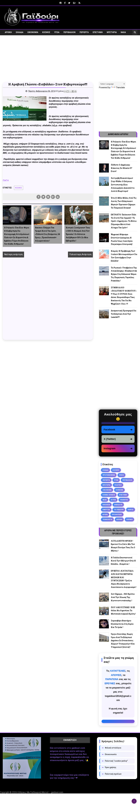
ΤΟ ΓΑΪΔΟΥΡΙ (119, 510)
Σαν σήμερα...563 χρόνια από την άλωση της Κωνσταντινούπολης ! (123, 597)
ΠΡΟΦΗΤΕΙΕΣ (117, 514)
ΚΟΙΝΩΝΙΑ (119, 490)
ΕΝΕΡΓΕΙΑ (106, 510)
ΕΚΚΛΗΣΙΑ (106, 505)
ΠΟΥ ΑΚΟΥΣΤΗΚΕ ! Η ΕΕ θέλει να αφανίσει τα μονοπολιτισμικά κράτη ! (123, 610)
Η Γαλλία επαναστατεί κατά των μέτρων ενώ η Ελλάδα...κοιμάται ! (123, 560)
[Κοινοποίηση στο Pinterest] (75, 91)
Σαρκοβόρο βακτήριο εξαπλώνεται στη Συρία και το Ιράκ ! (122, 623)
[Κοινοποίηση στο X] (70, 91)
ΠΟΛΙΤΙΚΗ (118, 485)
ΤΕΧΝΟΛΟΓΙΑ (107, 519)
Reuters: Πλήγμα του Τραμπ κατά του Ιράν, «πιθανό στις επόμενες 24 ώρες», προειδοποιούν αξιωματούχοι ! (47, 234)
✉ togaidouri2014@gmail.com (118, 721)
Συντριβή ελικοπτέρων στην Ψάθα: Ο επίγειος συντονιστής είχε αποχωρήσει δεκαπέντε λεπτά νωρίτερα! (123, 184)
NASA (123, 32)
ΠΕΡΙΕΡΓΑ (84, 32)
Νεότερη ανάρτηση (13, 254)
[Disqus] (48, 301)
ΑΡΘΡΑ (105, 514)
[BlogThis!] (67, 91)
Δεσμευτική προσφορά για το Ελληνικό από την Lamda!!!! (123, 313)
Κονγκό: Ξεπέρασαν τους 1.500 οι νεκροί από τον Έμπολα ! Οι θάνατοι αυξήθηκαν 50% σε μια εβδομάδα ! (78, 234)
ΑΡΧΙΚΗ (8, 32)
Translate (120, 87)
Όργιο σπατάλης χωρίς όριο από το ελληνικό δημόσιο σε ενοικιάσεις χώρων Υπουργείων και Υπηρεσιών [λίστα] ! (123, 640)
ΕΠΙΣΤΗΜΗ (98, 32)
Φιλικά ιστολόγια (111, 748)
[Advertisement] (70, 60)
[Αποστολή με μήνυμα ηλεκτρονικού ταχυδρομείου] (65, 91)
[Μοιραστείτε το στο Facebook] (73, 91)
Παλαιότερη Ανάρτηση (80, 254)
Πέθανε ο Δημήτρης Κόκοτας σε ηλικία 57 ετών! (121, 168)
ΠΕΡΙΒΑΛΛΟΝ (69, 32)
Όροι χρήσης (109, 767)
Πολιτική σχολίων (111, 774)
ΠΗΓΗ (6, 180)
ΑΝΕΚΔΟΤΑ (118, 505)
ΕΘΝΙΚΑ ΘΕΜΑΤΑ (109, 495)
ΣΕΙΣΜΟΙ (129, 519)
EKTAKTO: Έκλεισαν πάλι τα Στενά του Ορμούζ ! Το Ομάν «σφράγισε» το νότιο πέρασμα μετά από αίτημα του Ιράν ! (123, 221)
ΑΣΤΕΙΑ (113, 500)
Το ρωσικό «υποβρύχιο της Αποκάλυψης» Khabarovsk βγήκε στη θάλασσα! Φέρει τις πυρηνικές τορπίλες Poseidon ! (124, 274)
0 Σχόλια (59, 91)
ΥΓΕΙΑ (56, 32)
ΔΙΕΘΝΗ (119, 519)
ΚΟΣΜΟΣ (46, 32)
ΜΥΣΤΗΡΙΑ (112, 32)
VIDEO (7, 38)
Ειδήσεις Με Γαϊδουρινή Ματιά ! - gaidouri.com (40, 792)
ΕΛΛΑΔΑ (19, 32)
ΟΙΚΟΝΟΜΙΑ (32, 32)
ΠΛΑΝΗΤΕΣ (124, 500)
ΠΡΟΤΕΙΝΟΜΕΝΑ (109, 475)
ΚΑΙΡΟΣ (130, 510)
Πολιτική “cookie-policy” (115, 761)
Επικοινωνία (109, 754)
